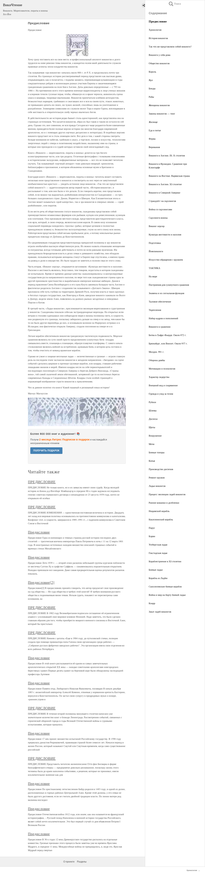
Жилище (153, 121)
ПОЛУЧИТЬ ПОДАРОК (46, 450)
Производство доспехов (161, 469)
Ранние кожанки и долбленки (164, 502)
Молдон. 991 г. (156, 351)
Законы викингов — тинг (162, 113)
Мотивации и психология (162, 368)
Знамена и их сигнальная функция (166, 293)
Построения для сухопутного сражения (169, 284)
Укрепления (155, 309)
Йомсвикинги (156, 251)
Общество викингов (159, 63)
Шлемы (153, 410)
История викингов (158, 38)
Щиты (152, 427)
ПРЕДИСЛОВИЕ (42, 481)
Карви (152, 536)
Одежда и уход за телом (161, 393)
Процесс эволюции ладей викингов (167, 494)
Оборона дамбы (157, 360)
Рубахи (152, 402)
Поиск (174, 4)
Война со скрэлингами (160, 209)
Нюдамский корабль (159, 511)
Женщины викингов (159, 105)
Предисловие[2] (41, 582)
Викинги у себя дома (159, 54)
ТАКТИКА (154, 268)
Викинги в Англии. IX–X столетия (167, 155)
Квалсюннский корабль (161, 519)
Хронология (155, 29)
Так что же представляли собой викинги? (170, 46)
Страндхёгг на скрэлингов (162, 200)
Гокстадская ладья (158, 552)
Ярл (151, 80)
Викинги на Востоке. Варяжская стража (169, 175)
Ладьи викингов (157, 485)
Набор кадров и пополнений (163, 318)
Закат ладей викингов (160, 611)
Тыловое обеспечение (160, 301)
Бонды (152, 88)
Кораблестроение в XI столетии (165, 561)
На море (153, 276)
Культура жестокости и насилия (165, 234)
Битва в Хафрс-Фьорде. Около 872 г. (167, 335)
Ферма (152, 138)
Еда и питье (155, 130)
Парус (152, 527)
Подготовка (155, 242)
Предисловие (39, 532)
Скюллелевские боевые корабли (165, 586)
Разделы (82, 861)
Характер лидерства (159, 376)
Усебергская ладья (158, 544)
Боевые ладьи (156, 569)
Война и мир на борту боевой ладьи (167, 594)
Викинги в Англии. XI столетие (165, 184)
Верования (154, 147)
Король (152, 71)
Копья (152, 460)
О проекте (69, 861)
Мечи (151, 444)
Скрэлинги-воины (158, 217)
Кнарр (152, 603)
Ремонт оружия (156, 477)
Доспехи (153, 418)
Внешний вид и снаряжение (163, 385)
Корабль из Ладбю (158, 578)
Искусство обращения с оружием (166, 259)
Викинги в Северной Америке (164, 192)
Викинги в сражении (159, 326)
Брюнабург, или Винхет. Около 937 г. (168, 343)
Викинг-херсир (156, 226)
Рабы (151, 96)
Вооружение (155, 435)
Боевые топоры (156, 452)
